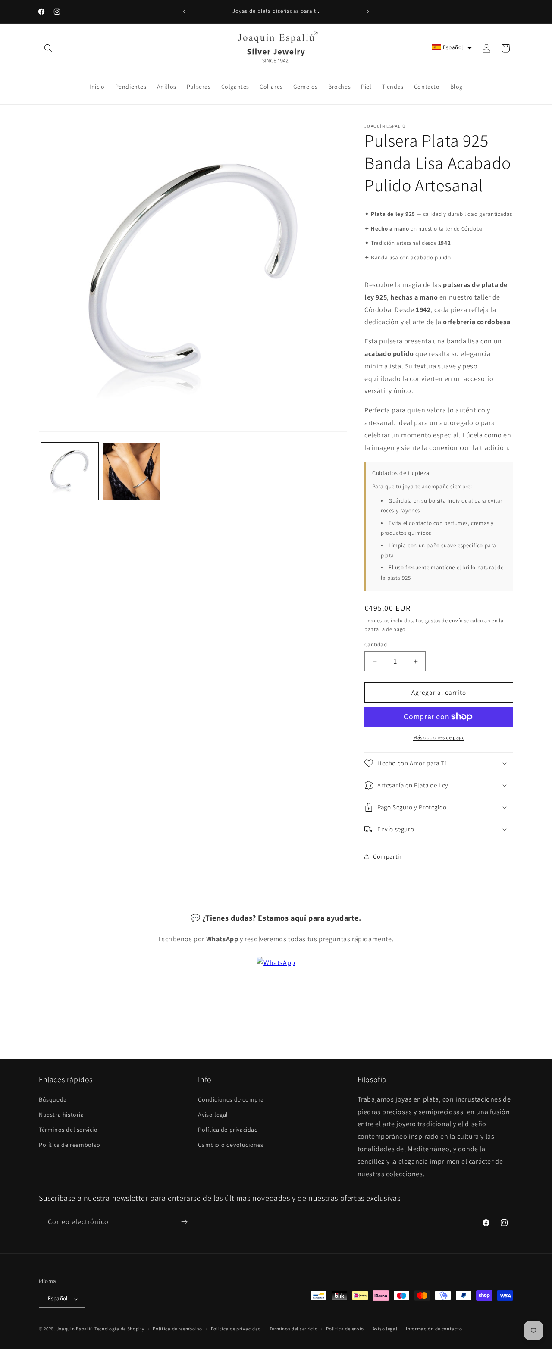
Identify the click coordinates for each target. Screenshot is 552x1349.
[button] (48, 48)
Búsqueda (53, 1099)
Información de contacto (434, 1329)
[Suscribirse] (184, 1222)
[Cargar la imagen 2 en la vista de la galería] (131, 471)
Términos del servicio (68, 1130)
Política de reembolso (69, 1145)
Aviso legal (213, 1114)
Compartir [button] (387, 856)
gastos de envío (444, 620)
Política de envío (345, 1329)
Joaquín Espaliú (75, 1329)
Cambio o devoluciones (230, 1145)
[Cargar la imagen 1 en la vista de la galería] (69, 471)
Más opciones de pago (438, 737)
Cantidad (375, 644)
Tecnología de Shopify (119, 1329)
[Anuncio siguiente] (367, 11)
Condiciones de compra (231, 1099)
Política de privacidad (228, 1130)
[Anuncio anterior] (184, 11)
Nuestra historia (61, 1114)
